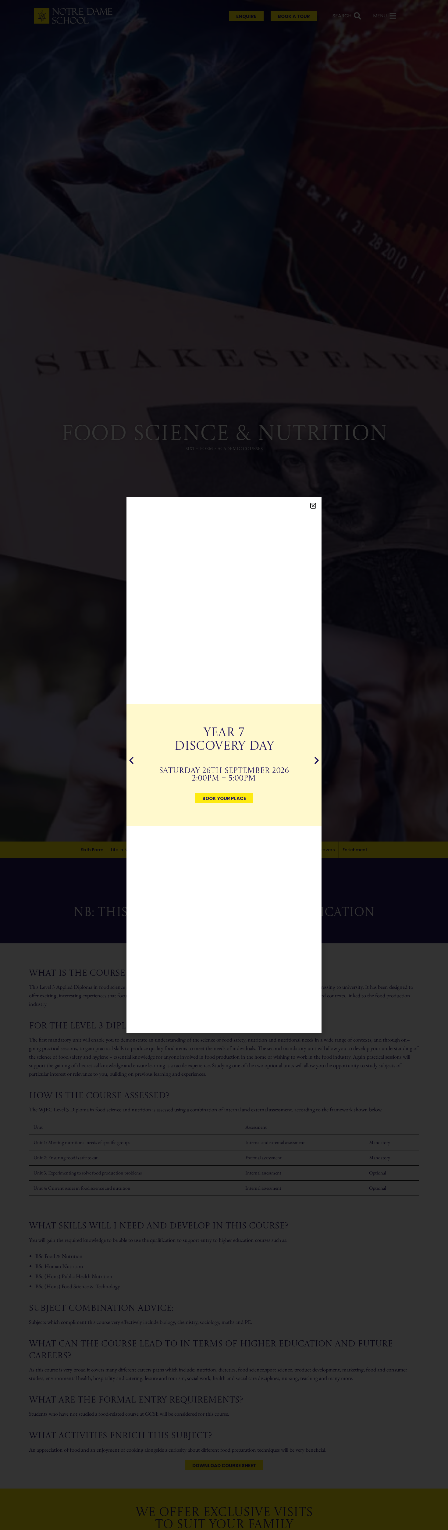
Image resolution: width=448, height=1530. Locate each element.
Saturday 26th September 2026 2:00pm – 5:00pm (224, 774)
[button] (313, 505)
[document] (224, 765)
